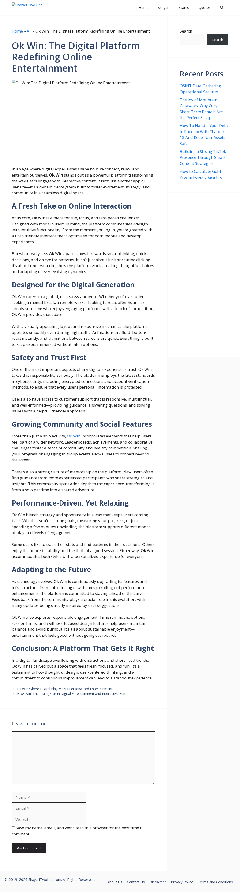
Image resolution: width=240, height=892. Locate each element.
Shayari (163, 7)
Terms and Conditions (215, 882)
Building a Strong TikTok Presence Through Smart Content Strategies (203, 157)
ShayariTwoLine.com (44, 879)
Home (144, 7)
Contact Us (136, 882)
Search (186, 31)
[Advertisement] (204, 275)
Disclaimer (158, 882)
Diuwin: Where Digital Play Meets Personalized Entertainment (64, 688)
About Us (114, 882)
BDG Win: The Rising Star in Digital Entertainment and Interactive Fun (71, 693)
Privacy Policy (182, 882)
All (29, 31)
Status (184, 7)
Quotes (205, 7)
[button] (221, 7)
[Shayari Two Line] (33, 7)
